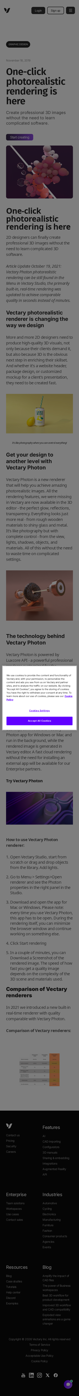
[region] (39, 698)
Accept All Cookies (39, 720)
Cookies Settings (39, 710)
